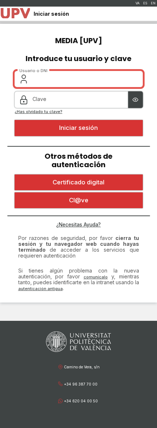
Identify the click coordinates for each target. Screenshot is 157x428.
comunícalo (96, 276)
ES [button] (145, 3)
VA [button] (137, 3)
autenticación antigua (40, 288)
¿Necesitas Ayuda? (78, 225)
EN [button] (153, 3)
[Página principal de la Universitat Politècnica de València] (15, 13)
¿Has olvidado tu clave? (38, 111)
